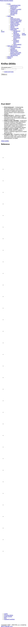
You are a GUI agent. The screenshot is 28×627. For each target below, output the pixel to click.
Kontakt (24, 34)
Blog (5, 618)
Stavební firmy (14, 55)
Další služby (13, 29)
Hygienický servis (15, 18)
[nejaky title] (9, 423)
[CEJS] (13, 596)
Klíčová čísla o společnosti (14, 7)
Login (23, 33)
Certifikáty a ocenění (15, 9)
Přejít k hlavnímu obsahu (6, 0)
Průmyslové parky (15, 54)
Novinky (12, 14)
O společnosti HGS (15, 5)
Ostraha (12, 27)
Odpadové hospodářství (16, 34)
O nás (8, 4)
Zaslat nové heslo (9, 71)
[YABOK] (13, 611)
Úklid (11, 17)
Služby (9, 16)
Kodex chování (8, 616)
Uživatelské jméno (6, 67)
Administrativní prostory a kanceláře (15, 52)
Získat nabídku (5, 141)
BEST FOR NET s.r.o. (7, 626)
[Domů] (2, 31)
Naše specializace (12, 46)
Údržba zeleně (14, 25)
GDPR (6, 614)
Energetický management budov (16, 38)
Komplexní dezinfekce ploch (16, 42)
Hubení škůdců (17, 44)
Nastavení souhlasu (9, 619)
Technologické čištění (16, 20)
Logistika (12, 48)
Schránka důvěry (8, 615)
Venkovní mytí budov (15, 21)
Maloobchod (13, 50)
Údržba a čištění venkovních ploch (15, 23)
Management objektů (16, 31)
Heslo (3, 69)
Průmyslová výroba (15, 47)
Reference (10, 56)
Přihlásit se (4, 74)
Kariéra (9, 58)
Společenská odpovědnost (13, 12)
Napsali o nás (14, 10)
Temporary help (14, 28)
